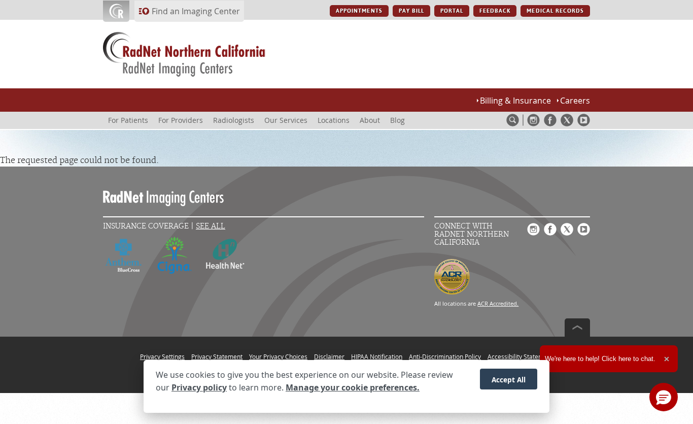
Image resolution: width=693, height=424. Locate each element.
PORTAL (451, 11)
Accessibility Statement (520, 356)
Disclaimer (329, 356)
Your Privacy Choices (278, 356)
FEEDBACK (494, 11)
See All (210, 226)
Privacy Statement (216, 356)
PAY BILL (411, 11)
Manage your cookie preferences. (353, 387)
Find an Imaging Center (196, 11)
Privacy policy (199, 387)
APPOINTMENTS (359, 11)
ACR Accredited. (497, 303)
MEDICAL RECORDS (555, 11)
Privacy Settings (162, 356)
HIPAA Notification (376, 356)
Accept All (509, 379)
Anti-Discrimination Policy (445, 356)
